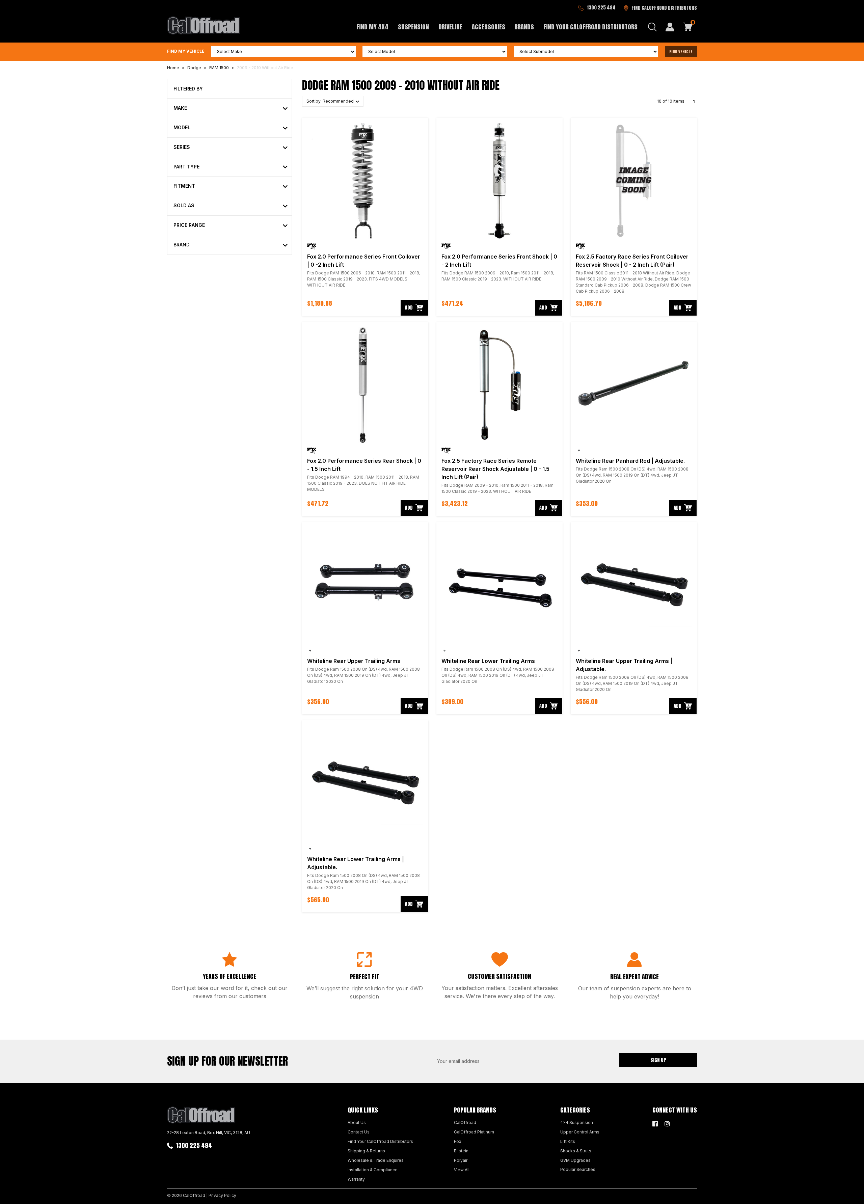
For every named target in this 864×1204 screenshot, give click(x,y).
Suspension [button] (413, 26)
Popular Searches (577, 1169)
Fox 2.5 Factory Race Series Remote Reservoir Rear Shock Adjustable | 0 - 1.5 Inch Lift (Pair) (495, 468)
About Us (357, 1122)
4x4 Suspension (576, 1122)
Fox (457, 1141)
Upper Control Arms (579, 1131)
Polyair (460, 1160)
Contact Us (359, 1131)
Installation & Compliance (373, 1169)
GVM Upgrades (575, 1160)
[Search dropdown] (652, 27)
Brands (524, 26)
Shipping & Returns (366, 1150)
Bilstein (461, 1150)
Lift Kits (567, 1141)
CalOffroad (465, 1122)
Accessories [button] (488, 26)
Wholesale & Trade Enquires (376, 1160)
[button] (230, 108)
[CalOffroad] (203, 25)
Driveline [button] (450, 26)
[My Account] (670, 27)
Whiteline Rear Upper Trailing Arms (353, 661)
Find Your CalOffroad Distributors (590, 26)
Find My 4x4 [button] (372, 26)
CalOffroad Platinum (474, 1131)
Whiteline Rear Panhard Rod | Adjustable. (630, 460)
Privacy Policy (222, 1195)
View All (461, 1169)
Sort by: (330, 101)
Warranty (356, 1179)
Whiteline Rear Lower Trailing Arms (488, 661)
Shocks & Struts (575, 1150)
